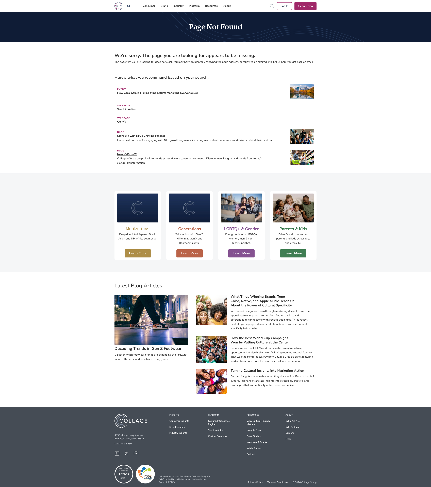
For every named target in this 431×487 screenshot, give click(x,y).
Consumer (149, 6)
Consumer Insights (179, 421)
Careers (290, 432)
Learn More (137, 253)
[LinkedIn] (117, 453)
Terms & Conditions (277, 482)
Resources (211, 6)
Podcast (251, 454)
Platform (194, 6)
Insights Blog (254, 430)
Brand (164, 6)
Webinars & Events (257, 442)
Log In (284, 6)
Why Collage (293, 427)
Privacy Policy (255, 482)
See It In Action (216, 430)
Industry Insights (178, 432)
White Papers (254, 448)
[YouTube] (136, 453)
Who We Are (293, 421)
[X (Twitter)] (126, 453)
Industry (178, 6)
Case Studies (254, 436)
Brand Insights (177, 427)
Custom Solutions (217, 436)
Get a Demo (305, 6)
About (227, 6)
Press (288, 439)
